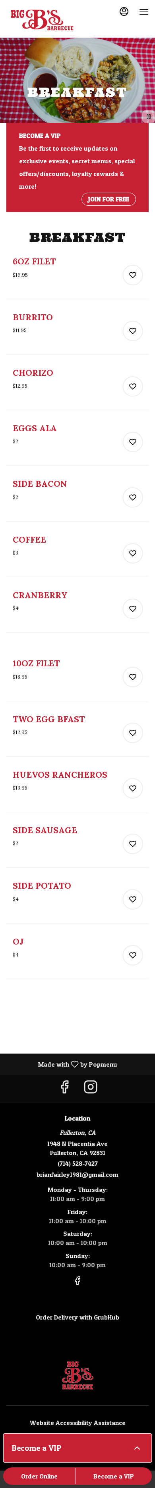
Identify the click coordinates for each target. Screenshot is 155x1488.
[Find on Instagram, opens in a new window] (90, 1089)
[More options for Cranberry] (132, 608)
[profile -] (124, 11)
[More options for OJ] (132, 955)
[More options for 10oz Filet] (132, 677)
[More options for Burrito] (132, 330)
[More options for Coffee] (132, 553)
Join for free (108, 199)
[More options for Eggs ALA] (132, 441)
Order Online (39, 1476)
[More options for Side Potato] (132, 899)
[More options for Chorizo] (132, 386)
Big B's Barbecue (77, 1375)
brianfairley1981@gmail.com (77, 1174)
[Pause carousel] (148, 116)
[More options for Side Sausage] (132, 843)
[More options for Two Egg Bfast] (132, 732)
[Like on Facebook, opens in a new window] (64, 1089)
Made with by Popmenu (61, 1064)
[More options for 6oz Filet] (132, 275)
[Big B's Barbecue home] (42, 20)
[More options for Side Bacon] (132, 497)
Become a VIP (113, 1476)
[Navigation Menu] (144, 12)
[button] (77, 277)
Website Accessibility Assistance (78, 1423)
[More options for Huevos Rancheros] (132, 788)
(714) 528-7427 (78, 1163)
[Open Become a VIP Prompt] (137, 1447)
